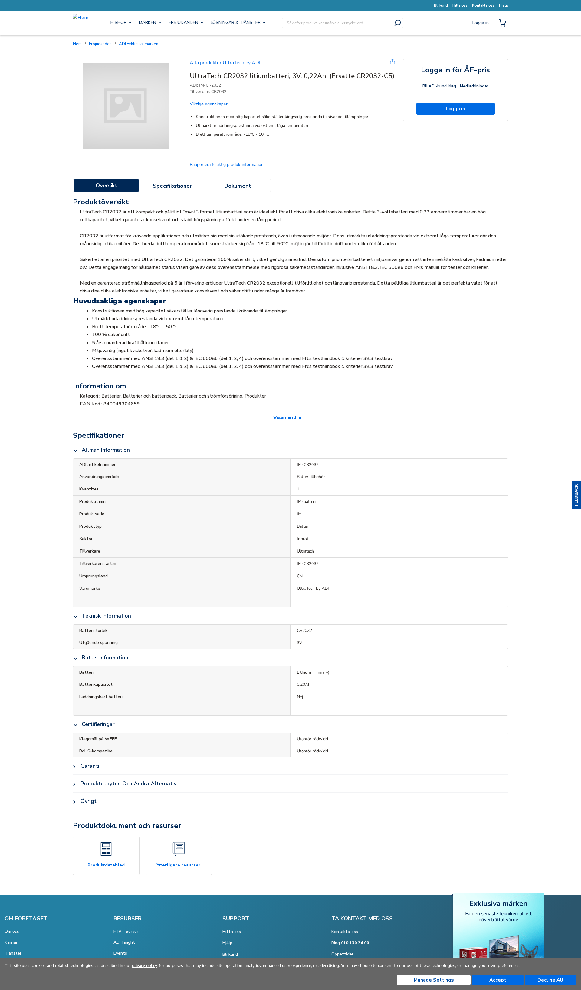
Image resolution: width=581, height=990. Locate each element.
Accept (497, 980)
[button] (576, 495)
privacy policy (144, 966)
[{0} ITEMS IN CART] (504, 23)
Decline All (550, 980)
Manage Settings (434, 980)
